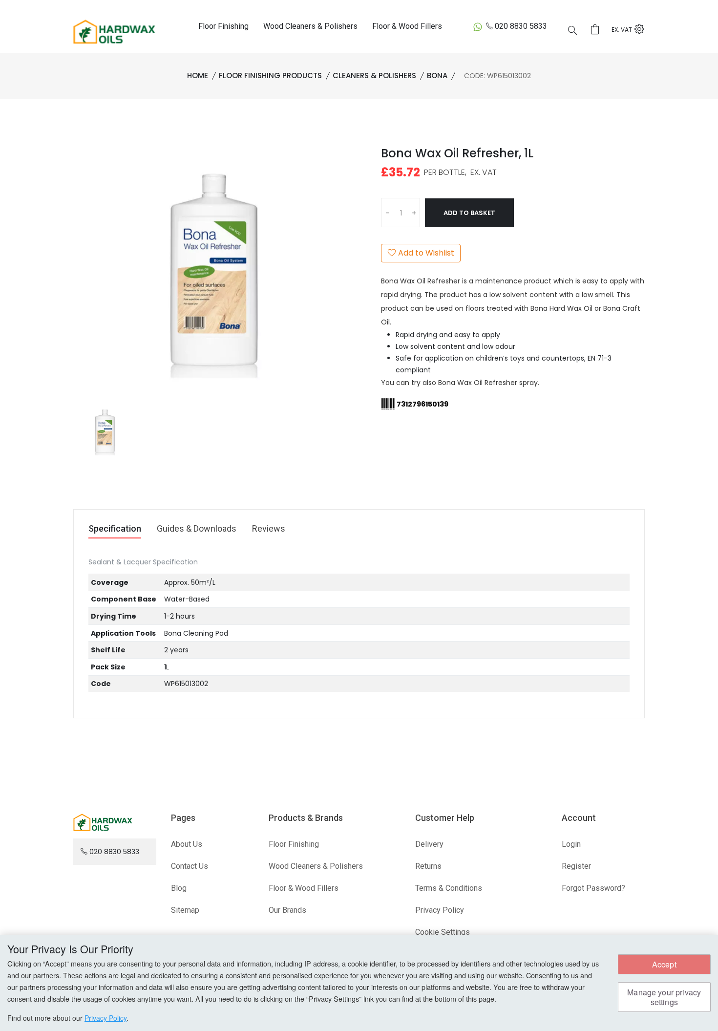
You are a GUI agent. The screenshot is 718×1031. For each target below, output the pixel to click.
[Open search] (572, 31)
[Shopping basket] (598, 30)
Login (571, 844)
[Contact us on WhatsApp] (477, 26)
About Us (186, 844)
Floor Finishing (223, 26)
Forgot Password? (593, 888)
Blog (179, 888)
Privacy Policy (439, 910)
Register (576, 866)
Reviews (268, 529)
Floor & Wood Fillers (407, 26)
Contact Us (189, 866)
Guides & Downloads (196, 529)
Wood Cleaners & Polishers (310, 26)
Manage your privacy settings (664, 997)
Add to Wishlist (425, 252)
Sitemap (185, 910)
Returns (428, 866)
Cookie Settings (442, 932)
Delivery (429, 844)
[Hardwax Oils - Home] (114, 31)
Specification (114, 529)
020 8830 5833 (521, 26)
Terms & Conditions (448, 888)
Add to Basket (469, 212)
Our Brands (287, 910)
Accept (664, 964)
